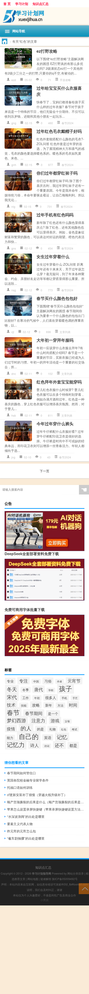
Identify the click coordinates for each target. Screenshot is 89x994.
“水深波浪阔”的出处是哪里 (25, 816)
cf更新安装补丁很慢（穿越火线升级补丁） (37, 794)
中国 (36, 681)
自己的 (29, 736)
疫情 (11, 729)
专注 (23, 681)
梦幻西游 (16, 720)
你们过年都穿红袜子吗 (57, 173)
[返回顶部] (84, 888)
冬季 (25, 689)
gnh (13, 165)
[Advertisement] (44, 949)
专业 (10, 680)
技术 (11, 705)
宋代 (12, 696)
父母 (67, 721)
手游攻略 (65, 80)
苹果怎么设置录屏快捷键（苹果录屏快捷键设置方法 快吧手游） (45, 809)
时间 (73, 705)
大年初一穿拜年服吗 (55, 340)
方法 (60, 705)
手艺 (75, 698)
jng (13, 457)
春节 (13, 712)
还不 (59, 745)
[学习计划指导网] (44, 16)
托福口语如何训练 (20, 787)
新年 (48, 705)
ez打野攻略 (47, 51)
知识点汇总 (41, 3)
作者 (59, 681)
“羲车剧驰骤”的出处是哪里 (25, 838)
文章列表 (65, 332)
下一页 (44, 471)
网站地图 (32, 879)
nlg (13, 206)
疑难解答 (45, 879)
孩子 (65, 688)
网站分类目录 (75, 873)
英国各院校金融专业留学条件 (28, 780)
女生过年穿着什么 (53, 257)
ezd (13, 80)
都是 (73, 745)
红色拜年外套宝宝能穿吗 (59, 382)
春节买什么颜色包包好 (57, 298)
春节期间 (33, 713)
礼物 (52, 729)
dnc (13, 374)
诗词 (46, 746)
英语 (47, 737)
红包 (63, 729)
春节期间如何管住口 (21, 773)
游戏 (55, 720)
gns (13, 248)
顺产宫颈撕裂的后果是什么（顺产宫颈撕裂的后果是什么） (45, 802)
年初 (37, 698)
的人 (26, 728)
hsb (13, 415)
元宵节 (74, 681)
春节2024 (67, 123)
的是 (40, 728)
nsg (13, 290)
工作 (25, 697)
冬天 (12, 688)
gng (13, 123)
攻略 (36, 705)
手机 (64, 698)
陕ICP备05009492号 (65, 879)
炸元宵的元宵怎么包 (21, 831)
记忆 (62, 736)
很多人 (50, 697)
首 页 (7, 3)
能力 (10, 737)
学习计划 (21, 3)
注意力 (38, 720)
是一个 (53, 713)
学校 (50, 690)
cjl (12, 332)
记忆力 (16, 744)
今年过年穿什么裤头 (55, 424)
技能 (23, 705)
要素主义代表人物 (20, 823)
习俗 (48, 681)
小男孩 (44, 900)
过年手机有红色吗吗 (55, 215)
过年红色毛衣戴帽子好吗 (59, 131)
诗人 (34, 745)
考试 (74, 729)
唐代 (38, 689)
